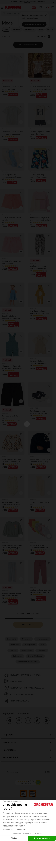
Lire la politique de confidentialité (14, 830)
